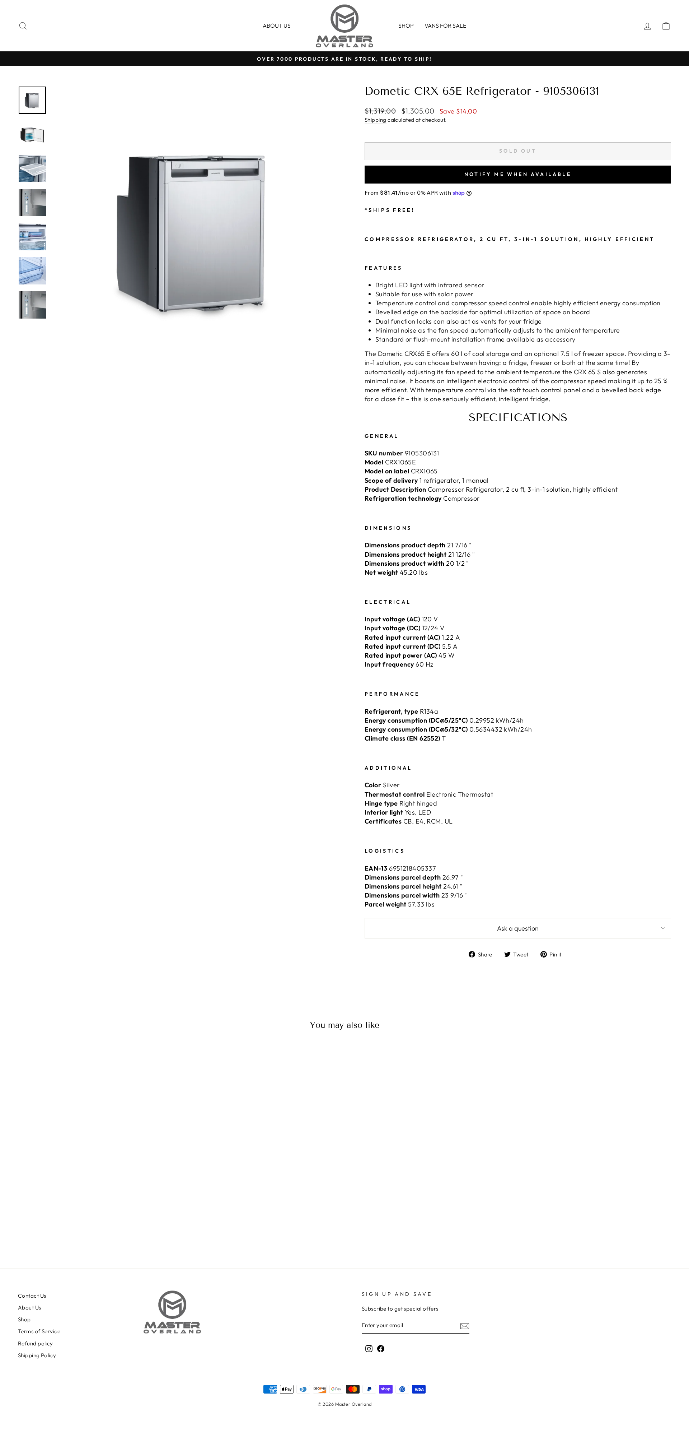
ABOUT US (277, 25)
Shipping (375, 119)
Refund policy (35, 1343)
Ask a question (518, 928)
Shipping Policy (37, 1355)
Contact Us (32, 1295)
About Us (29, 1307)
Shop (406, 25)
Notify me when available (517, 174)
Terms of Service (39, 1331)
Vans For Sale (445, 25)
